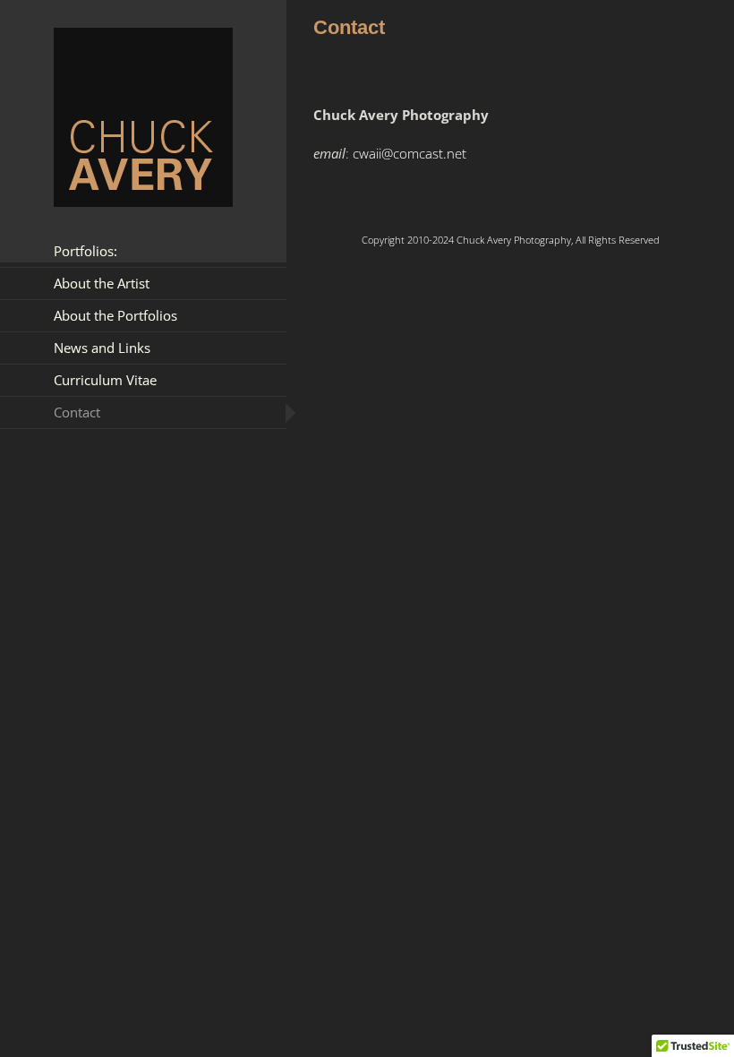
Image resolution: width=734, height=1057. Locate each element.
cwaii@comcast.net (409, 153)
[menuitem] (143, 251)
